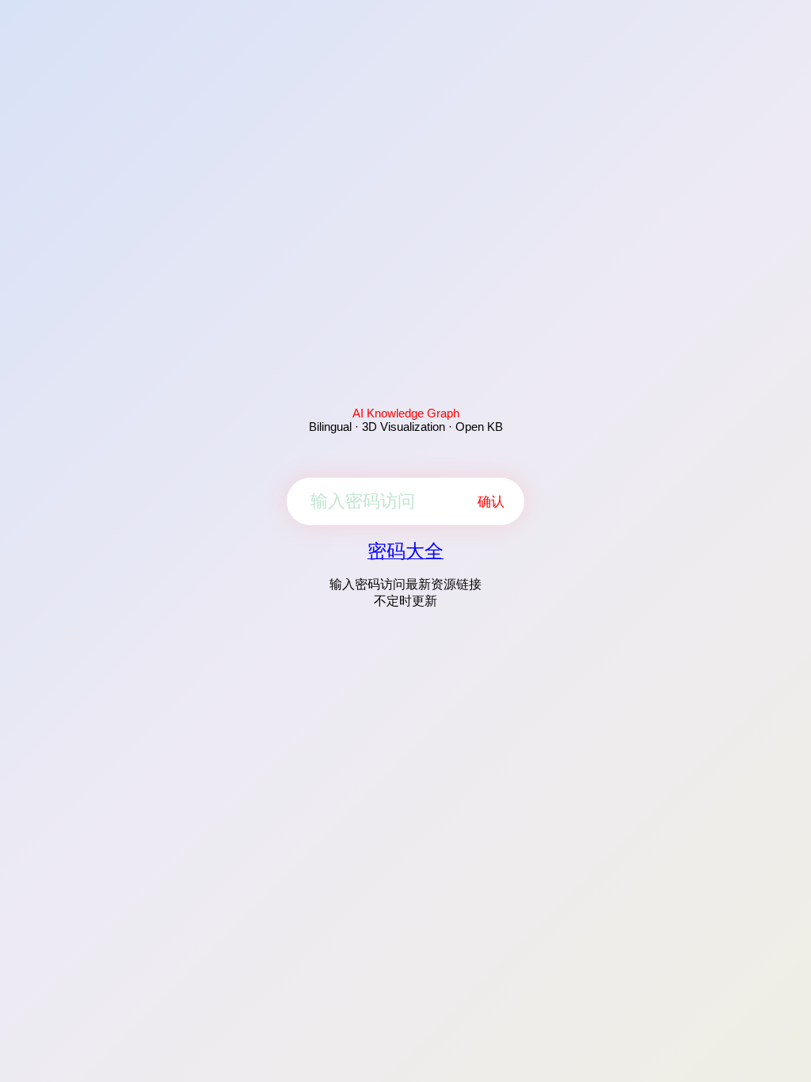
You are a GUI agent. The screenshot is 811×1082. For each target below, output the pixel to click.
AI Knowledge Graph (405, 413)
